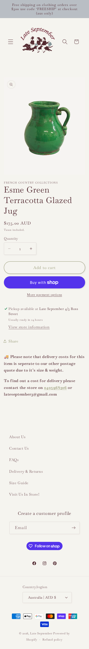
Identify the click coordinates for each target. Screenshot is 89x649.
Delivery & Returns (26, 471)
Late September (41, 633)
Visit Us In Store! (24, 494)
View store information (29, 327)
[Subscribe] (73, 528)
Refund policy (52, 639)
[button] (10, 42)
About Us (17, 436)
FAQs (14, 459)
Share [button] (13, 341)
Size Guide (19, 483)
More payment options (44, 295)
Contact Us (19, 448)
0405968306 (55, 387)
